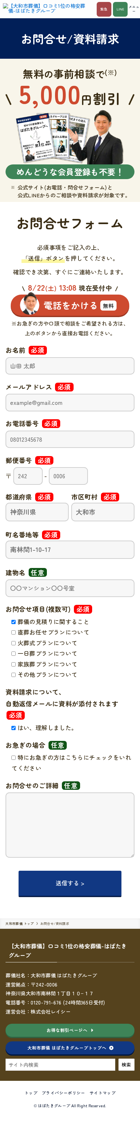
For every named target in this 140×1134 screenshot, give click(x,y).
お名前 (25, 350)
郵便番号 (28, 460)
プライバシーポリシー (63, 1093)
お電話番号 (32, 423)
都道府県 (28, 496)
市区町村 (94, 496)
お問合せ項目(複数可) (48, 609)
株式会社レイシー (51, 1011)
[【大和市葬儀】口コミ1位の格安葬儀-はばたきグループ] (47, 9)
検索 (126, 1064)
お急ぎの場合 (35, 745)
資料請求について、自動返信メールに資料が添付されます (62, 703)
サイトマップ (103, 1093)
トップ (30, 1093)
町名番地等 (32, 534)
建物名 (25, 572)
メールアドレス (38, 386)
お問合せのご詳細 (41, 785)
